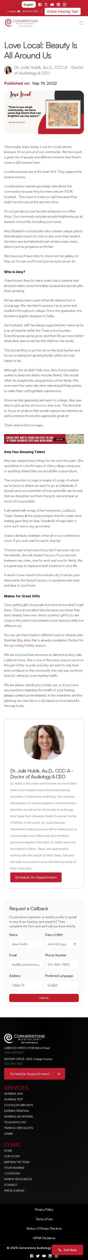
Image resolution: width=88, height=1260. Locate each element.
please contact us (16, 695)
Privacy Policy (44, 1209)
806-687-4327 (30, 11)
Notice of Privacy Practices (44, 1228)
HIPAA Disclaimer (44, 1238)
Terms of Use (44, 1219)
